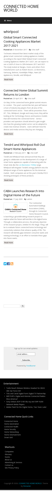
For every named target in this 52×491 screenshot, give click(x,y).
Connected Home (11, 421)
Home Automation (11, 424)
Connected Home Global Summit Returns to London (26, 92)
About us (8, 459)
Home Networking (11, 432)
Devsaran (27, 486)
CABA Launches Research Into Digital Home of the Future (24, 193)
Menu (9, 20)
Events (7, 457)
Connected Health (11, 426)
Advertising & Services (13, 462)
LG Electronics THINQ (27, 165)
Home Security (10, 429)
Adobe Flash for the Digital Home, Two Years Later (26, 407)
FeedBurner (31, 366)
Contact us (9, 465)
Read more (9, 79)
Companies (9, 451)
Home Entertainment (12, 435)
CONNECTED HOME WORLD (21, 8)
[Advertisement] (22, 285)
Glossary (8, 454)
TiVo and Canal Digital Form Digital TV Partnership (26, 393)
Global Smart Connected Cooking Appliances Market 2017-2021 (22, 41)
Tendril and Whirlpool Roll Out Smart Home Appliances (24, 147)
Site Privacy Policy (12, 468)
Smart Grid (8, 437)
